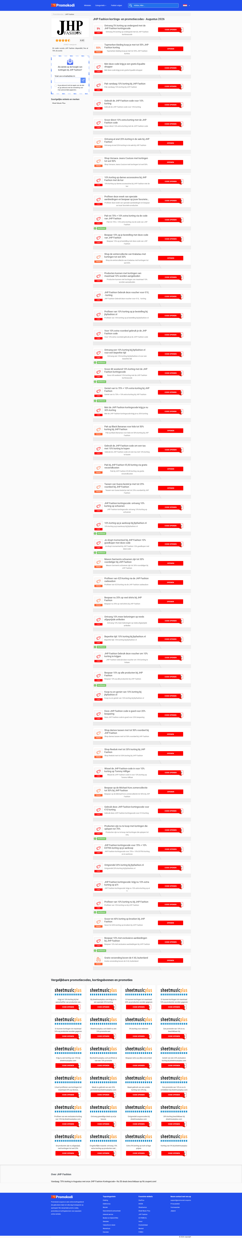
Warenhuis (106, 1228)
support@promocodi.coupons (181, 1200)
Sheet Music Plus (58, 103)
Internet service (108, 1214)
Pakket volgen (116, 5)
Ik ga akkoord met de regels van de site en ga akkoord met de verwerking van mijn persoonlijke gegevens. (71, 87)
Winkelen (87, 5)
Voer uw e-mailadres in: (65, 76)
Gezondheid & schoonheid (111, 1211)
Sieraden (106, 1221)
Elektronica (106, 1204)
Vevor (140, 1221)
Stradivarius (143, 1207)
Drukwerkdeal (143, 1225)
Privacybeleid (175, 1204)
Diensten (106, 1232)
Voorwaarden (175, 1207)
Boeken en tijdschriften (110, 1218)
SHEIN (141, 1204)
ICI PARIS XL (143, 1218)
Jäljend (173, 1211)
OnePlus (141, 1200)
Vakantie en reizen (109, 1225)
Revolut (141, 1228)
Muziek (105, 1207)
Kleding (105, 1200)
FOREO (141, 1232)
